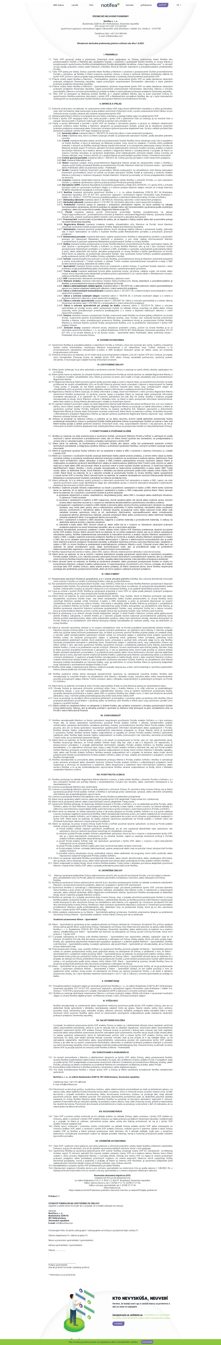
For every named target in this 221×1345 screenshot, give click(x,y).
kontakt (130, 5)
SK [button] (178, 5)
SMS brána (58, 5)
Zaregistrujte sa (120, 1314)
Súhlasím (147, 1342)
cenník (74, 5)
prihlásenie (146, 5)
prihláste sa (136, 1314)
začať (162, 5)
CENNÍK (118, 1323)
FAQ (91, 5)
